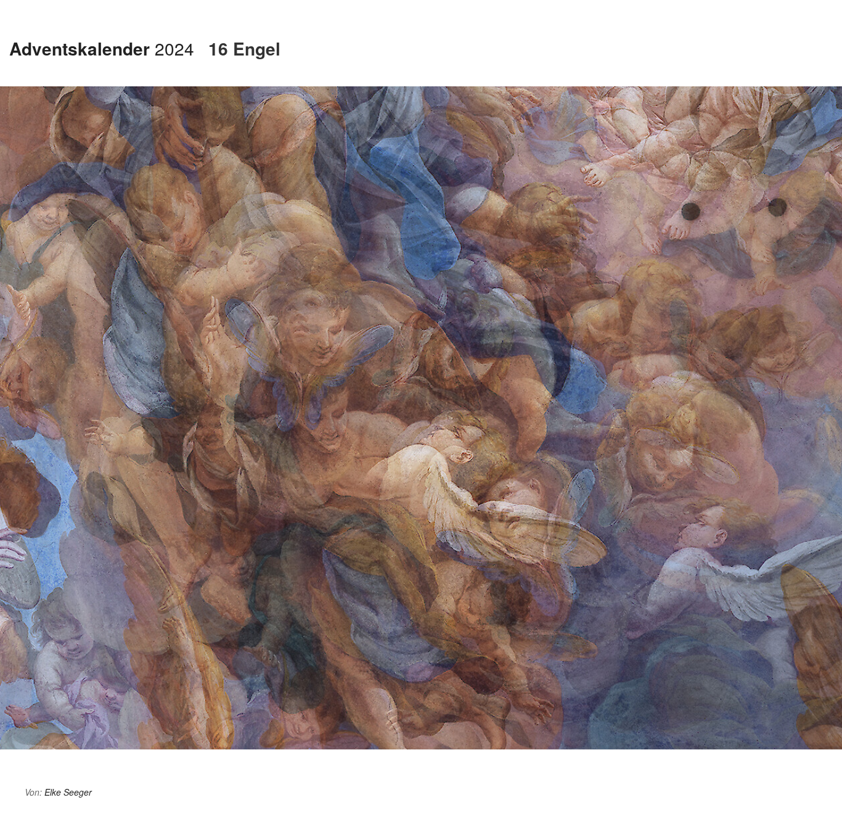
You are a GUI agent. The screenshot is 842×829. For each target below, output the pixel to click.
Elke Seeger (68, 792)
